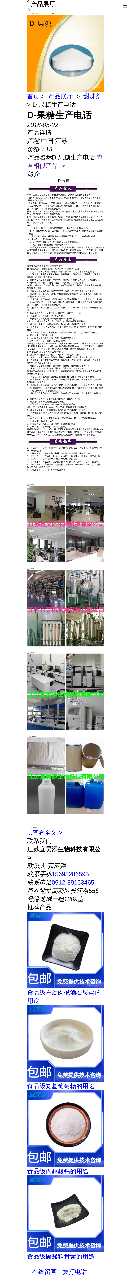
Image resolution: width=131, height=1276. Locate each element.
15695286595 (70, 874)
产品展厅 (60, 96)
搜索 (52, 13)
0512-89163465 (73, 882)
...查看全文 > (44, 832)
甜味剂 (92, 96)
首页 (33, 96)
